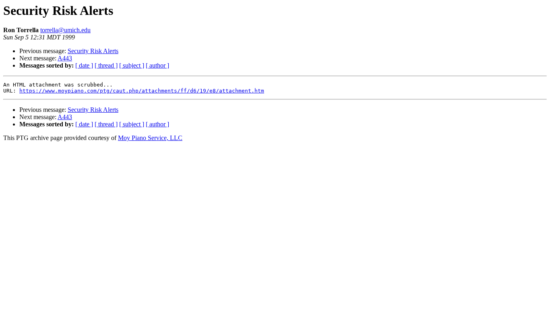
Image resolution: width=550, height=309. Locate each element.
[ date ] (84, 65)
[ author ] (157, 65)
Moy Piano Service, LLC (150, 137)
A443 (65, 58)
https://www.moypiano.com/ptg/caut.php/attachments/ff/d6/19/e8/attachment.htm (141, 91)
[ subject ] (131, 65)
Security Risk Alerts (93, 50)
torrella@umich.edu (65, 30)
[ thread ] (106, 65)
